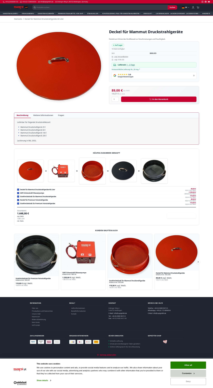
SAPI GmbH (36, 325)
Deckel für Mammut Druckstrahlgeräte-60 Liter (44, 19)
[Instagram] (202, 2)
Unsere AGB (36, 314)
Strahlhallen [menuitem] (92, 13)
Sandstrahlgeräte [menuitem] (10, 13)
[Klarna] (49, 341)
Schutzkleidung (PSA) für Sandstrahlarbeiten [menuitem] (121, 13)
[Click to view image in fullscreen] (59, 66)
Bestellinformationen (78, 311)
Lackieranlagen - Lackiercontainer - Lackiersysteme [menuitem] (177, 13)
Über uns (35, 308)
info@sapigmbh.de (120, 313)
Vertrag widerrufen (108, 355)
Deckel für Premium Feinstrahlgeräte (34, 200)
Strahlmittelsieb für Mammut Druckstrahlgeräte (38, 197)
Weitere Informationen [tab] (43, 115)
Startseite (18, 19)
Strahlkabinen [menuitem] (28, 13)
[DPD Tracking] (80, 341)
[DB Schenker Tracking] (88, 341)
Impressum (36, 317)
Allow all (188, 365)
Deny (188, 381)
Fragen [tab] (61, 115)
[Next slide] (198, 262)
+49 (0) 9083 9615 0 (119, 316)
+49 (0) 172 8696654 (163, 310)
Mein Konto (36, 322)
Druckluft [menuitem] (147, 13)
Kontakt (73, 314)
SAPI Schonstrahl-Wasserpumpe (32, 193)
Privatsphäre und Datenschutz (42, 311)
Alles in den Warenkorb (183, 216)
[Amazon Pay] (41, 341)
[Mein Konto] (193, 7)
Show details (42, 380)
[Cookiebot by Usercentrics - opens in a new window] (20, 383)
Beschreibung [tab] (22, 115)
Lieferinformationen (78, 308)
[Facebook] (206, 2)
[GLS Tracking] (72, 341)
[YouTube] (209, 2)
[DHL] (96, 341)
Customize (186, 373)
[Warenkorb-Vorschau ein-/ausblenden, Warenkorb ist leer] (198, 7)
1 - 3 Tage (131, 65)
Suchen (172, 7)
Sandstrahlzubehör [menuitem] (46, 13)
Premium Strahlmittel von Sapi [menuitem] (70, 13)
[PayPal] (33, 341)
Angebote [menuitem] (206, 13)
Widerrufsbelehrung (39, 319)
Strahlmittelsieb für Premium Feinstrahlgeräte (37, 203)
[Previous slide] (15, 262)
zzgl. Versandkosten (121, 57)
